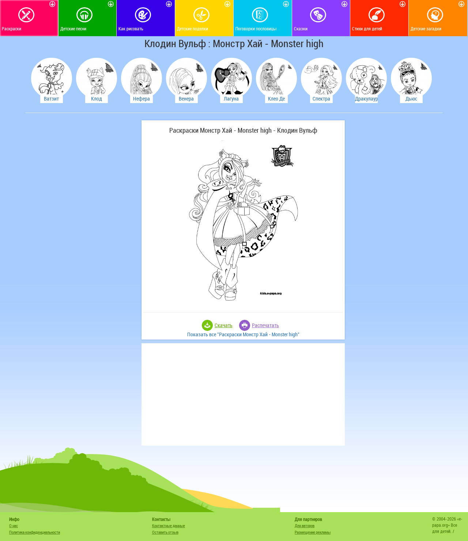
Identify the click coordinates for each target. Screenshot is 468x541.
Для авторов (304, 525)
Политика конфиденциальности (34, 532)
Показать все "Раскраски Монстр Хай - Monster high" (243, 334)
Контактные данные (168, 525)
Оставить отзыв (165, 532)
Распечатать (265, 325)
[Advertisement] (82, 230)
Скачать (224, 325)
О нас (13, 525)
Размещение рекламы (313, 532)
